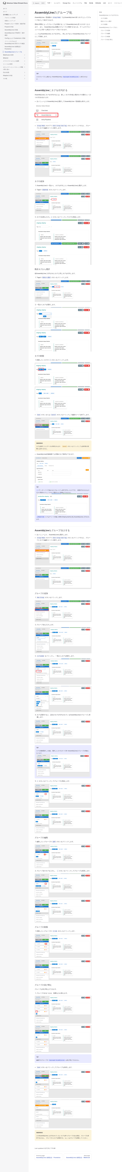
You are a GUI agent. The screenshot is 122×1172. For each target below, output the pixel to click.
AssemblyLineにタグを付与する (108, 15)
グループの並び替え (107, 39)
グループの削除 (105, 36)
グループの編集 (105, 33)
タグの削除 (104, 24)
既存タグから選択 (106, 21)
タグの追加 (104, 18)
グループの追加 (105, 30)
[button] (14, 8)
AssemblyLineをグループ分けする (109, 27)
